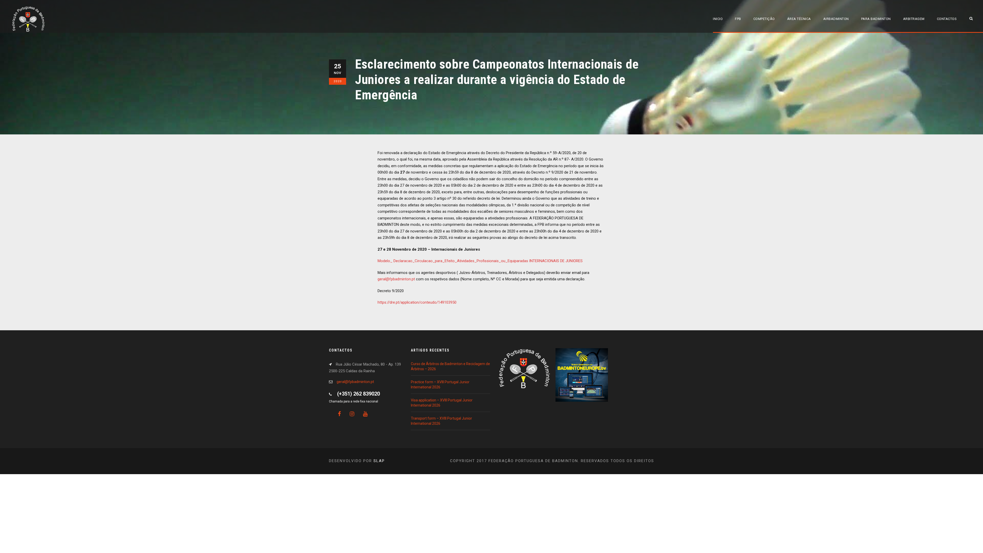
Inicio (718, 19)
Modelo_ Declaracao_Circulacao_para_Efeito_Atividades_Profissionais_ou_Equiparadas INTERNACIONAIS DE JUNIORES (480, 261)
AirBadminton (836, 19)
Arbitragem (914, 19)
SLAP (379, 461)
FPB (738, 19)
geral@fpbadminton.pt (396, 279)
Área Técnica (799, 19)
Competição (764, 19)
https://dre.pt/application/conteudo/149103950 (417, 302)
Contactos (947, 19)
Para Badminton (876, 19)
